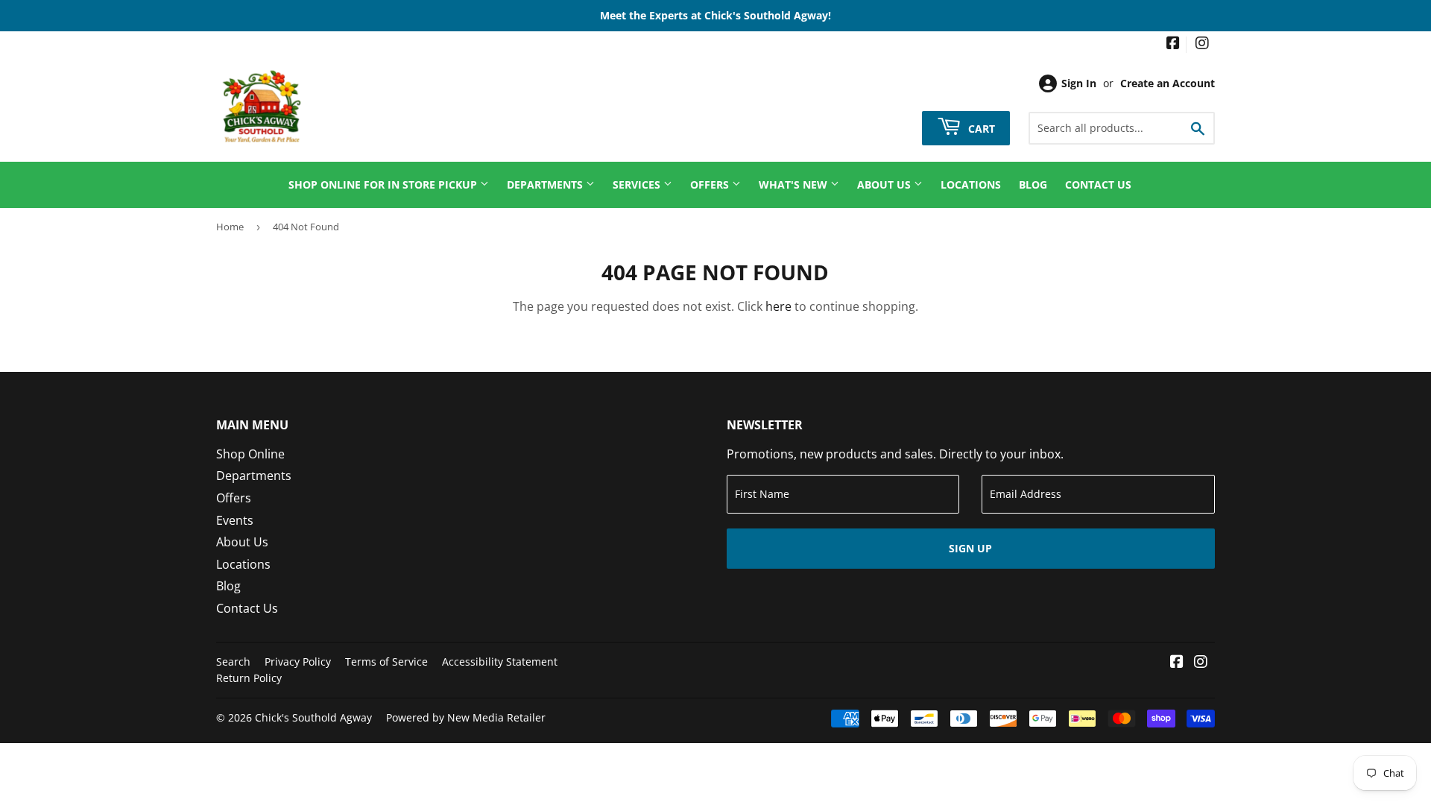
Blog (1033, 184)
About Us (885, 184)
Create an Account (1167, 83)
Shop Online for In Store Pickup (384, 184)
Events (234, 520)
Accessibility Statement (499, 661)
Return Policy (249, 678)
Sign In (1078, 83)
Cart (980, 128)
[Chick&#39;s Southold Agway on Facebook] (1173, 44)
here (778, 306)
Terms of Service (386, 661)
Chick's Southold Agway (313, 717)
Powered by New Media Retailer (466, 717)
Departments (546, 184)
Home (230, 226)
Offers (711, 184)
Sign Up (970, 548)
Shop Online (250, 454)
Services (638, 184)
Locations (971, 184)
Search (233, 661)
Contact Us (1098, 184)
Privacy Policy (298, 661)
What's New (794, 184)
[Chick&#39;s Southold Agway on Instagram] (1202, 44)
